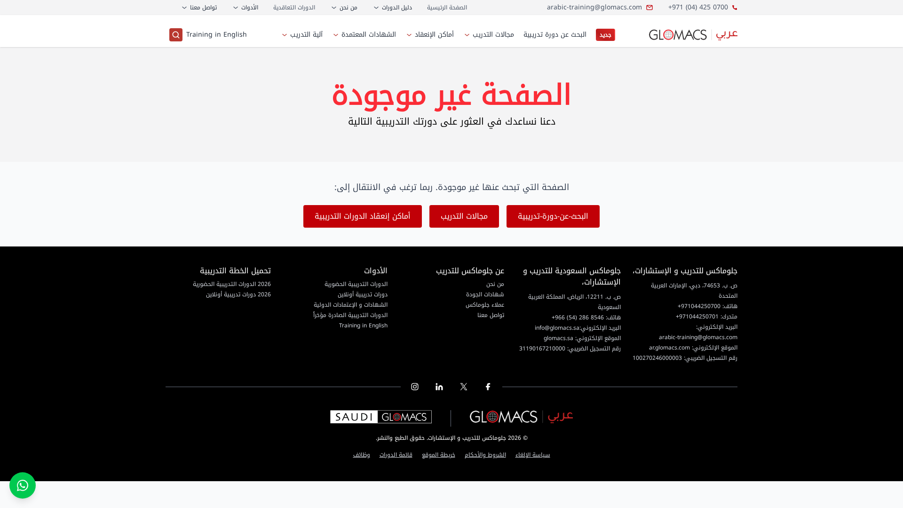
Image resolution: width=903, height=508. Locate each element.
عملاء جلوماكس (485, 305)
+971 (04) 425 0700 (698, 7)
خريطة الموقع (438, 455)
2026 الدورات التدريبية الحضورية (232, 284)
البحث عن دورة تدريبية (554, 34)
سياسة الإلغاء (532, 455)
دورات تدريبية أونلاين (363, 294)
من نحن (495, 284)
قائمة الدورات (396, 455)
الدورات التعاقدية (294, 7)
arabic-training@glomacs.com (594, 7)
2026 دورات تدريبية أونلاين (238, 294)
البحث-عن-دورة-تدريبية (553, 216)
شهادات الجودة (485, 294)
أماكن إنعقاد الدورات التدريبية (363, 216)
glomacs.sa (558, 338)
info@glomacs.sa (557, 328)
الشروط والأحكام (485, 455)
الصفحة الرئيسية (447, 7)
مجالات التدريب (464, 216)
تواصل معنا (490, 315)
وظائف (361, 455)
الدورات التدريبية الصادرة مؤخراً (350, 315)
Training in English (216, 35)
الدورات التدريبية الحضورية (356, 284)
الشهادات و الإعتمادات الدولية (351, 305)
